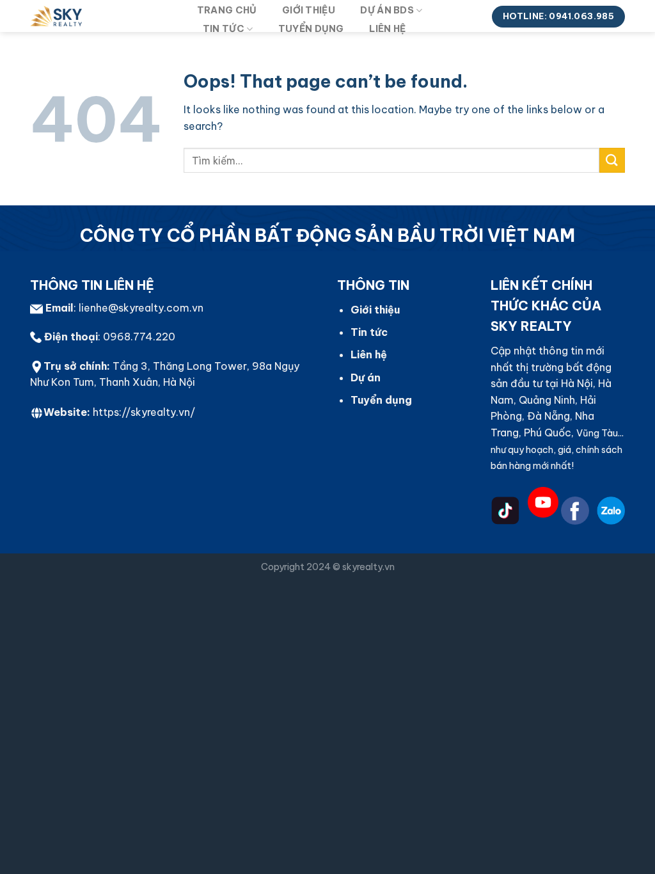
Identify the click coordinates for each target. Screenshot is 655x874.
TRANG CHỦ (227, 10)
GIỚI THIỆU (308, 10)
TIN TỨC (223, 29)
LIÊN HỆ (387, 29)
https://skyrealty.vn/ (144, 412)
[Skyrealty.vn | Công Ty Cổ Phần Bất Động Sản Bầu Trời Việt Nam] (100, 16)
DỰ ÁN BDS (387, 10)
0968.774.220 (139, 336)
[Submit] (612, 160)
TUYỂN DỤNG (311, 29)
